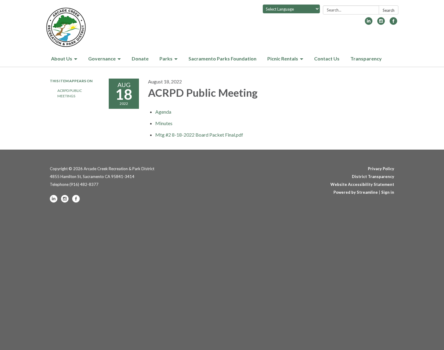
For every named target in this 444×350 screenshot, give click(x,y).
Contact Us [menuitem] (326, 58)
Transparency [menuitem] (366, 58)
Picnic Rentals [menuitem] (282, 58)
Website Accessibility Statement (362, 184)
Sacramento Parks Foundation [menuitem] (222, 58)
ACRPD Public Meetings (69, 93)
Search (388, 10)
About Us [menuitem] (61, 58)
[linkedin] (368, 23)
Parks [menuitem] (165, 58)
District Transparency (373, 176)
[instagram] (381, 23)
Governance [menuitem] (102, 58)
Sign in (387, 192)
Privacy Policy (381, 168)
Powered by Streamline (355, 192)
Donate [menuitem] (140, 58)
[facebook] (393, 23)
